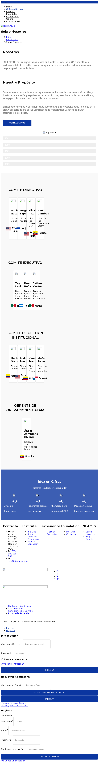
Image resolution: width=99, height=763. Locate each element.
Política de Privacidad (19, 613)
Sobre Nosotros (32, 535)
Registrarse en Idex (49, 756)
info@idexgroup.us (18, 561)
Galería (89, 539)
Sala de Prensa (15, 608)
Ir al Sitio (31, 532)
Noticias (31, 541)
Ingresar (10, 628)
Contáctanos (13, 21)
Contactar (32, 544)
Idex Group (12, 39)
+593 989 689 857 (12, 553)
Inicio (8, 37)
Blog (88, 536)
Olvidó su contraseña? (12, 664)
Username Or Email (11, 644)
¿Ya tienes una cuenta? (13, 761)
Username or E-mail (11, 685)
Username (6, 721)
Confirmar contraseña (12, 749)
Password (6, 653)
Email (4, 730)
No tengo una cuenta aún (14, 705)
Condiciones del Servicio (20, 611)
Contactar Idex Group (19, 606)
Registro (10, 630)
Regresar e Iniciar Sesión (13, 703)
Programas (33, 539)
